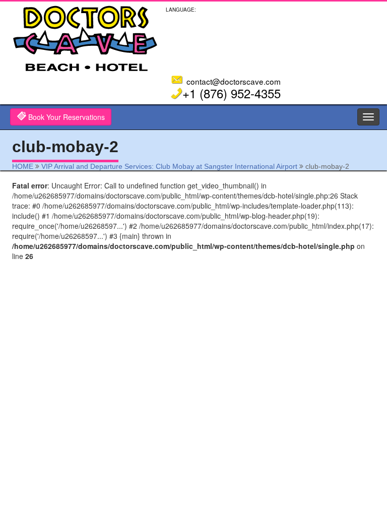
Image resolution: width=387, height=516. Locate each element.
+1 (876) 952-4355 (231, 93)
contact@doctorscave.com (233, 81)
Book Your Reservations (65, 117)
